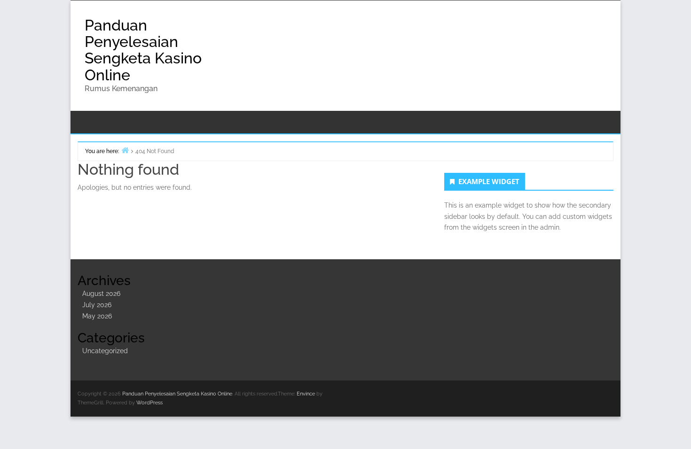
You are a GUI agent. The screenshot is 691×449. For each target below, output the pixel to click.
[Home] (125, 150)
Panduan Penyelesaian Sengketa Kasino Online (143, 50)
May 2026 (97, 316)
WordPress (149, 403)
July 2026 (96, 305)
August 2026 (101, 293)
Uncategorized (105, 351)
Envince (306, 394)
